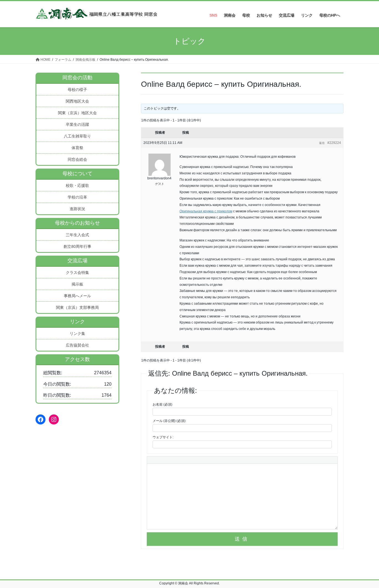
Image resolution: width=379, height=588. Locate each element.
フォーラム (63, 60)
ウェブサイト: (163, 437)
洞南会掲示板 (85, 60)
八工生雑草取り (77, 136)
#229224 (334, 143)
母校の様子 (77, 89)
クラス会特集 (77, 272)
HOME (45, 60)
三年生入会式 (77, 235)
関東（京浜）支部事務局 (77, 307)
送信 (242, 539)
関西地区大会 (77, 101)
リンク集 (77, 333)
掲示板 (77, 284)
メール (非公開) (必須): (169, 421)
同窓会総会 (77, 159)
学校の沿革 (77, 197)
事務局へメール (77, 296)
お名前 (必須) (162, 404)
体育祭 (77, 148)
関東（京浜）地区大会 (77, 113)
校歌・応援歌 (77, 185)
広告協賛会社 (77, 345)
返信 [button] (322, 142)
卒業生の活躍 (77, 124)
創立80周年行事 (77, 246)
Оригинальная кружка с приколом (206, 211)
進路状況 (77, 209)
